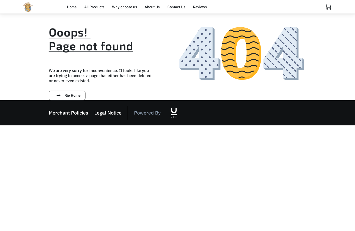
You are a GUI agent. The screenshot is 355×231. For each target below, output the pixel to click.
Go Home (72, 95)
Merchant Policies (68, 113)
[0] (328, 7)
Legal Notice (107, 113)
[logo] (174, 113)
